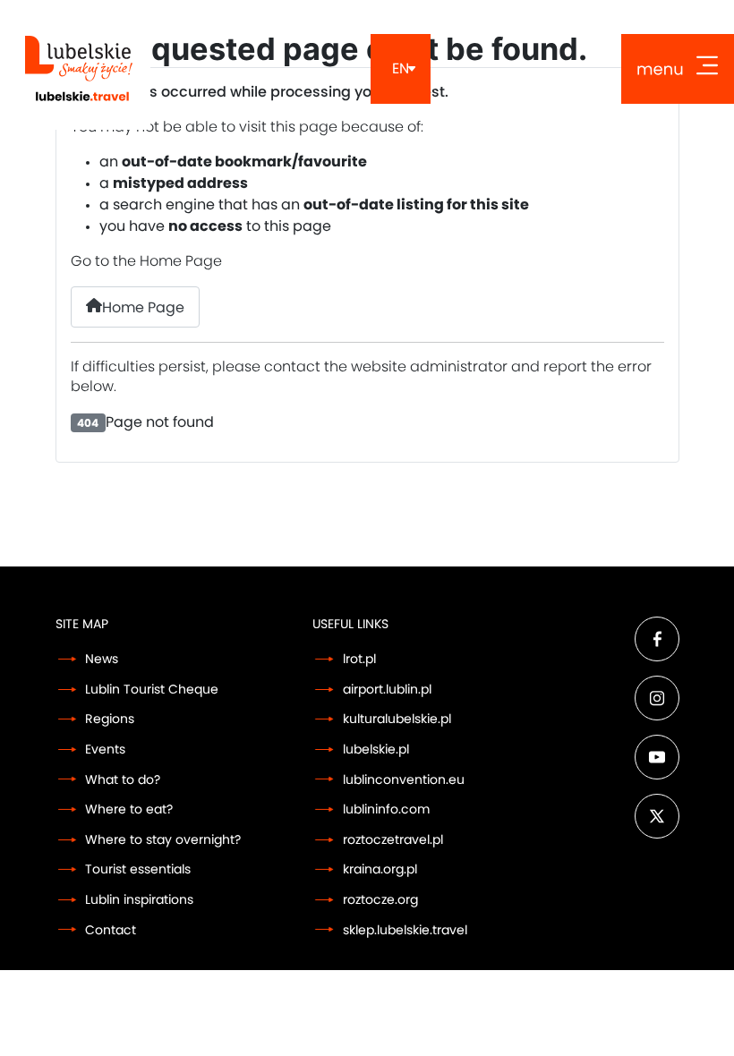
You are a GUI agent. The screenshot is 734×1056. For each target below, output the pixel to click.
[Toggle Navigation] (677, 69)
